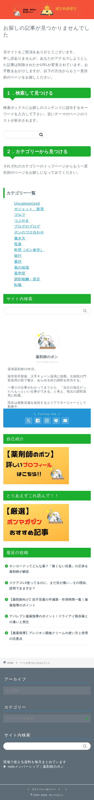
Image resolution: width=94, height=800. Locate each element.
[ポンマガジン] (47, 14)
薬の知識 (21, 267)
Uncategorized (27, 203)
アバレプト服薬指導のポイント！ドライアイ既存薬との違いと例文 (48, 619)
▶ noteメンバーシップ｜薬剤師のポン (33, 766)
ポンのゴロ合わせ (29, 232)
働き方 (19, 238)
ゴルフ (19, 215)
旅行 (18, 256)
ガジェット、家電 (29, 209)
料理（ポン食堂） (29, 250)
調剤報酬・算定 (27, 279)
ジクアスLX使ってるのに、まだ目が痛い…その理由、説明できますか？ (49, 585)
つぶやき (21, 221)
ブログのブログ (27, 226)
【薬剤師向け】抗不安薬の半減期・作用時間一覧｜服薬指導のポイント (48, 602)
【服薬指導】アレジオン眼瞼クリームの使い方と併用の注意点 (48, 635)
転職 (18, 285)
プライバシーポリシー (44, 789)
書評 (18, 261)
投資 (18, 244)
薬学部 (19, 273)
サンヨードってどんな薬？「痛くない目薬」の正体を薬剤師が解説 (48, 569)
